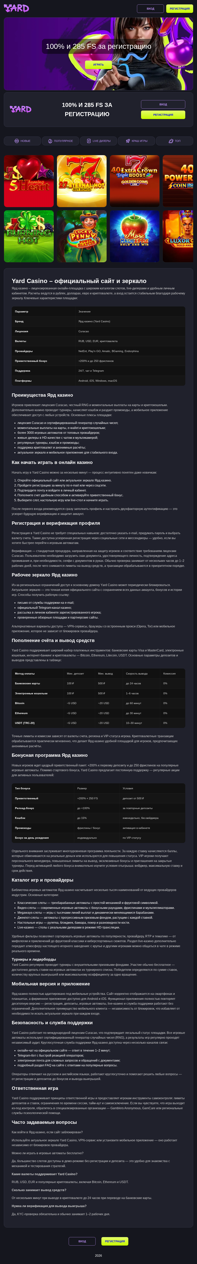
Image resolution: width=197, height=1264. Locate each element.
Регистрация (180, 8)
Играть (98, 64)
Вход (150, 8)
